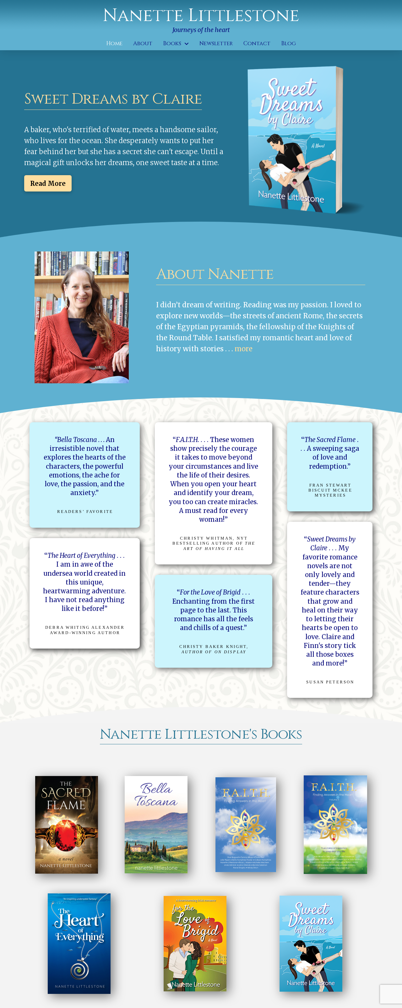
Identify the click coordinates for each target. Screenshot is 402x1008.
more (244, 349)
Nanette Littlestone (201, 16)
